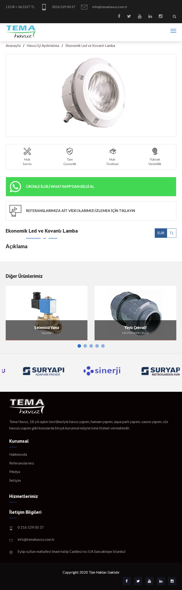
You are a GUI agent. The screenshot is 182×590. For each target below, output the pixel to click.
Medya (14, 471)
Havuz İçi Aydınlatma (43, 45)
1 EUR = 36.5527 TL (20, 7)
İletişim (15, 480)
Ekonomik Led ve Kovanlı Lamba (90, 45)
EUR (160, 233)
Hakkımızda (18, 454)
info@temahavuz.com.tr (109, 7)
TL (171, 233)
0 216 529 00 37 (31, 527)
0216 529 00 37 (63, 7)
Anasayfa (13, 45)
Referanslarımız (21, 463)
